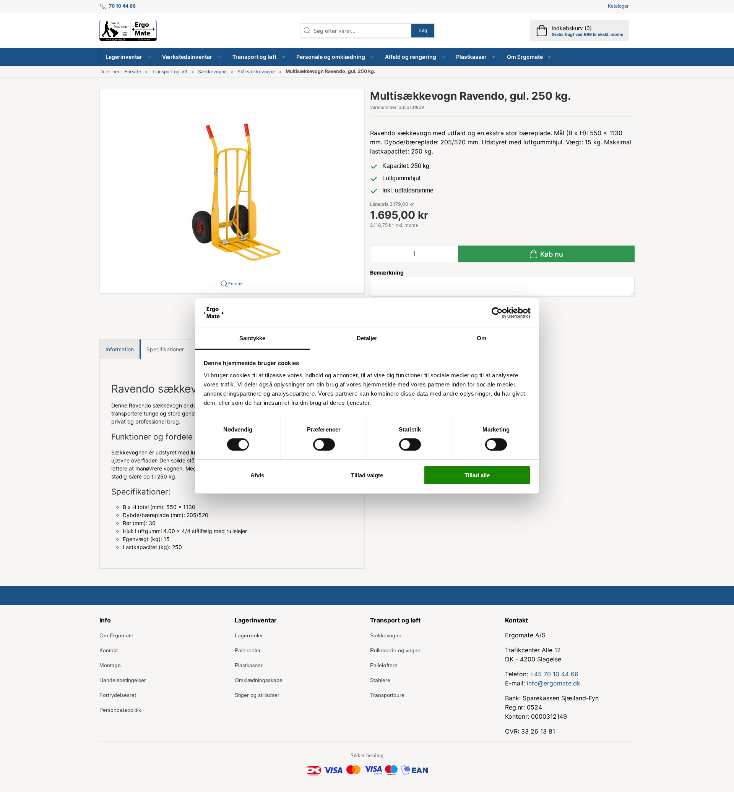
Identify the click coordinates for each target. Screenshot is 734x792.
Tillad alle (477, 475)
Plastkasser (249, 665)
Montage (110, 665)
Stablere (380, 680)
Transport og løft (169, 71)
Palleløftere (384, 665)
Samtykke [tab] (252, 338)
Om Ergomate (116, 635)
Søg (423, 30)
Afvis (257, 475)
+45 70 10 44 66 (554, 674)
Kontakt (108, 650)
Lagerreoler (249, 635)
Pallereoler (248, 650)
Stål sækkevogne (256, 71)
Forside (133, 71)
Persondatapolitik (120, 710)
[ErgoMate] (128, 30)
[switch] (324, 444)
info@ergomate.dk (553, 683)
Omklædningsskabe (259, 680)
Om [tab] (481, 338)
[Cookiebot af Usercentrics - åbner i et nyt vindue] (497, 312)
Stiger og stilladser (257, 695)
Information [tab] (120, 349)
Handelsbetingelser (122, 680)
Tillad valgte (367, 475)
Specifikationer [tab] (165, 349)
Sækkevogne (212, 71)
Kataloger (618, 6)
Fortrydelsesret (117, 695)
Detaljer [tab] (367, 338)
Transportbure (387, 695)
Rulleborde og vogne (395, 650)
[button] (128, 56)
